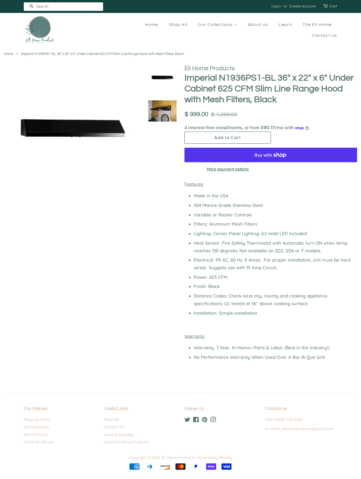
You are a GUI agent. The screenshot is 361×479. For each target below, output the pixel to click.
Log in (276, 6)
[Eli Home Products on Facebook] (196, 420)
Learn (285, 24)
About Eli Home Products (126, 442)
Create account (302, 6)
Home (151, 24)
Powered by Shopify (214, 457)
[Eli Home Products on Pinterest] (204, 420)
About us (258, 24)
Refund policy (36, 427)
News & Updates (119, 434)
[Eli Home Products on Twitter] (187, 420)
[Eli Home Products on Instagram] (213, 420)
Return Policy (36, 434)
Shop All (178, 24)
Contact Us (324, 35)
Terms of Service (39, 442)
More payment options (228, 168)
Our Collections (216, 24)
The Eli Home (317, 24)
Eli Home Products (178, 457)
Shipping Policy (37, 419)
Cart (333, 6)
